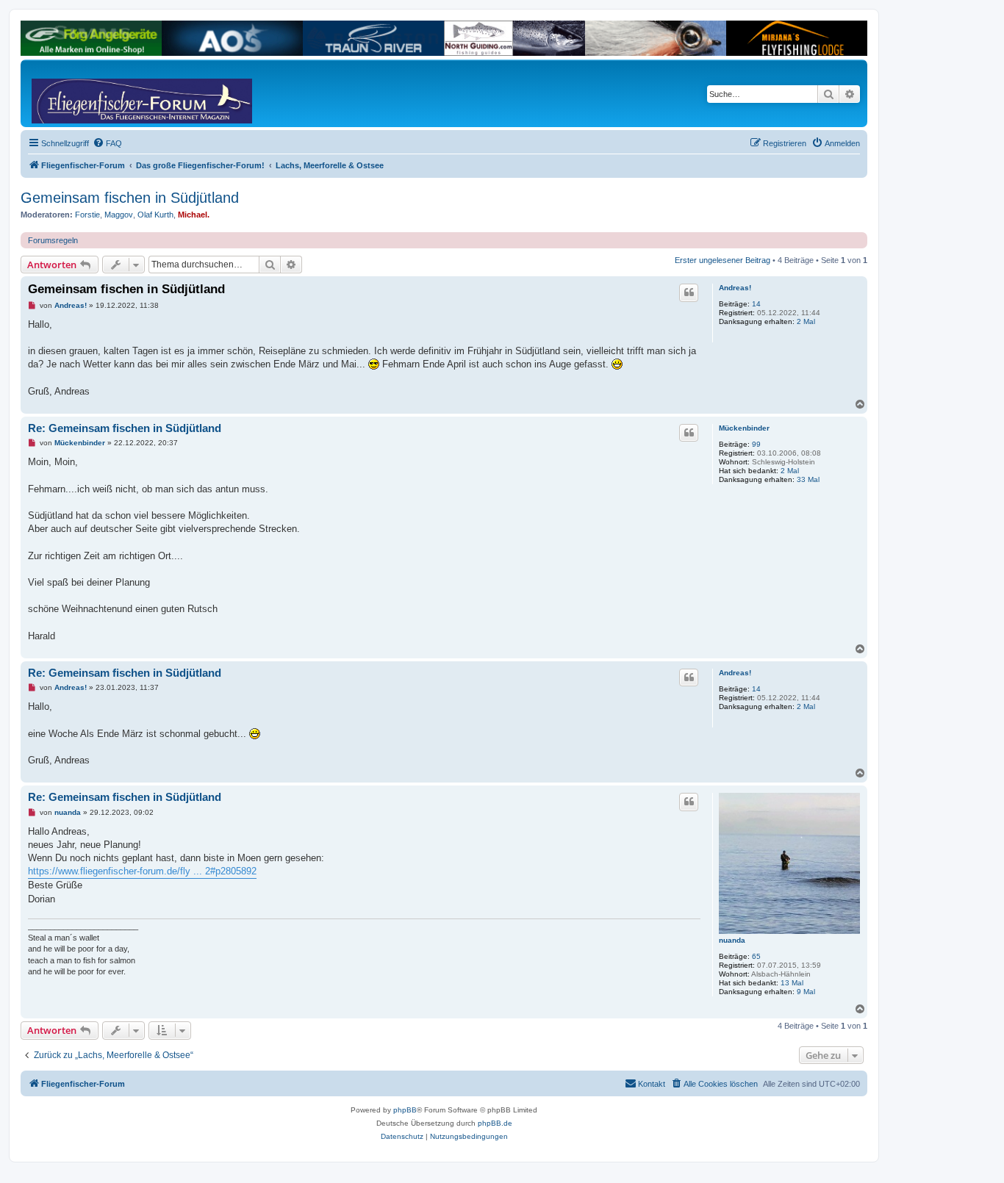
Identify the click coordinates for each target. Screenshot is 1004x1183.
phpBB (405, 1110)
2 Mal (806, 321)
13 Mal (792, 983)
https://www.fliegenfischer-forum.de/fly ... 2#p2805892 (142, 871)
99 (756, 444)
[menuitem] (107, 143)
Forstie (87, 214)
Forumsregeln (53, 240)
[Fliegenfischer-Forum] (87, 93)
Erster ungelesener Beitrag (722, 260)
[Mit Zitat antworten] (688, 292)
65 (756, 956)
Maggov (118, 214)
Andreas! (735, 288)
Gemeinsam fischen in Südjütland (130, 198)
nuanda (732, 940)
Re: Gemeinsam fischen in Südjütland (124, 428)
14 (756, 304)
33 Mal (808, 479)
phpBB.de (495, 1123)
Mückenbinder (744, 428)
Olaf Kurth (155, 214)
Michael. (193, 214)
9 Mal (806, 992)
